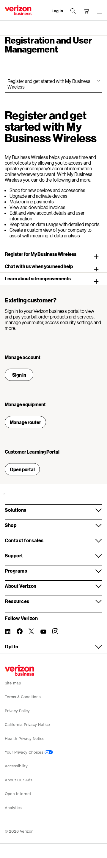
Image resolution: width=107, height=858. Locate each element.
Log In (57, 11)
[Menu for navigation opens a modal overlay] (99, 11)
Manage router (25, 422)
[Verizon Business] (18, 10)
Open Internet (18, 793)
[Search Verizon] (73, 11)
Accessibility (16, 766)
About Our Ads (18, 780)
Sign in (19, 375)
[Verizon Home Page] (19, 670)
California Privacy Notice (27, 724)
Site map (13, 683)
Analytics (13, 808)
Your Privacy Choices (25, 752)
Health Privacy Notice (25, 738)
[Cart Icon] (86, 11)
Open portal (22, 469)
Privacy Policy (17, 711)
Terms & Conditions (23, 697)
